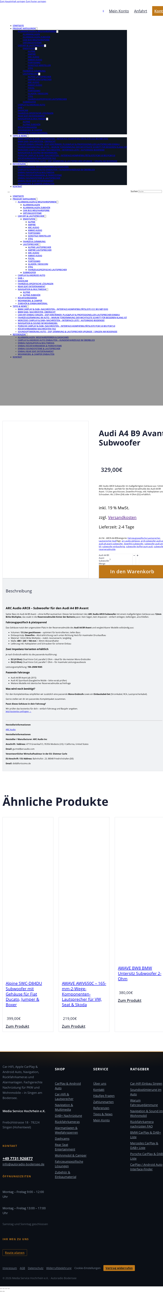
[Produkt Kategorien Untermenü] (37, 28)
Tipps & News (20, 135)
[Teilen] (6, 1288)
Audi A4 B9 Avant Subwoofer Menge (104, 559)
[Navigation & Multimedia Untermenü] (47, 119)
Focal (31, 88)
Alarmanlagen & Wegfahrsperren (37, 31)
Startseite (18, 25)
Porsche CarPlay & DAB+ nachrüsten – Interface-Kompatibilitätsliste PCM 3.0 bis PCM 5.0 (66, 155)
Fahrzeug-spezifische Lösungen (35, 113)
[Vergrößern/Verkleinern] (1, 1288)
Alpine (31, 51)
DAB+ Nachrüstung (68, 1115)
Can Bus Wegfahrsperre (36, 39)
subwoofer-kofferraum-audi (139, 546)
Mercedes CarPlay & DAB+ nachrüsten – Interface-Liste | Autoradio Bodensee (61, 149)
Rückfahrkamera (27, 127)
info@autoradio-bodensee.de (23, 1164)
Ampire (32, 54)
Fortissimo (34, 62)
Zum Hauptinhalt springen (12, 1)
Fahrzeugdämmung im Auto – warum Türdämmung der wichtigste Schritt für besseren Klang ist (72, 147)
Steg (30, 68)
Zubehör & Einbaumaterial (33, 133)
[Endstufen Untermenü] (36, 48)
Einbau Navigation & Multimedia (36, 172)
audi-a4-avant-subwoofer (111, 543)
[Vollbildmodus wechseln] (4, 1288)
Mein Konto (119, 10)
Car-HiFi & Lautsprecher (64, 1096)
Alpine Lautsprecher (39, 76)
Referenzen (19, 164)
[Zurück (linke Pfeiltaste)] (1, 1291)
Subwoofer (29, 102)
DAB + (21, 107)
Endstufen (29, 48)
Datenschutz (35, 1268)
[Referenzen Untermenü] (26, 164)
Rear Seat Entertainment (31, 116)
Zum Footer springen (36, 1)
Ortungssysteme (32, 42)
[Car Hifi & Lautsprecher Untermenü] (45, 45)
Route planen (15, 1253)
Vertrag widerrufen (119, 1268)
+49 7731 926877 (18, 1158)
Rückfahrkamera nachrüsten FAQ (37, 158)
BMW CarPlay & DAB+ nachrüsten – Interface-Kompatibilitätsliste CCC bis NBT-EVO (63, 138)
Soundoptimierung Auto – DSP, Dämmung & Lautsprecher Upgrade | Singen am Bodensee (67, 161)
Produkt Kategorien (24, 28)
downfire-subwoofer (133, 543)
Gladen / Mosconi (38, 93)
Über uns (99, 1083)
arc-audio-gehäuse (131, 541)
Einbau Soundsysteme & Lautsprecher (39, 178)
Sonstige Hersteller (39, 65)
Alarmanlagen (31, 34)
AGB (22, 1268)
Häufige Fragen (104, 1096)
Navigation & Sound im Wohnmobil (38, 152)
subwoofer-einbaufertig (113, 546)
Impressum (10, 1268)
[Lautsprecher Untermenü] (39, 74)
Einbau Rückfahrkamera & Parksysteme (40, 175)
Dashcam (23, 110)
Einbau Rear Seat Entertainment (36, 180)
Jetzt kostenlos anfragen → (18, 711)
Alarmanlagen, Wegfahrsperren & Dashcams (43, 166)
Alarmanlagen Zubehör (36, 37)
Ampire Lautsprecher (39, 79)
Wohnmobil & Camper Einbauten (36, 183)
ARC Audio (33, 57)
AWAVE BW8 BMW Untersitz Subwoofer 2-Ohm (139, 973)
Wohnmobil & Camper (30, 130)
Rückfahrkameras (67, 1122)
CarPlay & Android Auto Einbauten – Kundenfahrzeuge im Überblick (56, 169)
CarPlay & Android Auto (31, 104)
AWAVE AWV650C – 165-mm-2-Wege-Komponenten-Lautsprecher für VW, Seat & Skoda (84, 994)
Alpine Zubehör (31, 124)
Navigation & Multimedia (32, 118)
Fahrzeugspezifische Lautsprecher (47, 99)
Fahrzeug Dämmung (34, 71)
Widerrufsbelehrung (59, 1268)
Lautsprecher (30, 73)
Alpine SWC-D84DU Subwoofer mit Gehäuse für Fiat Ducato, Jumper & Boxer (24, 994)
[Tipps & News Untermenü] (28, 136)
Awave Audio (35, 59)
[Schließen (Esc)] (9, 1288)
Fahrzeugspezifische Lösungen (69, 1163)
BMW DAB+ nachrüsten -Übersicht (37, 141)
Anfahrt (140, 10)
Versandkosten (122, 517)
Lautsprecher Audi (108, 541)
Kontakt (17, 186)
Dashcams (62, 1138)
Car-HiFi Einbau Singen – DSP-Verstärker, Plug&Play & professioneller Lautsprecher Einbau (69, 144)
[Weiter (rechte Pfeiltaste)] (4, 1291)
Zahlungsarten (103, 1102)
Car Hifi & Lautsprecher (31, 45)
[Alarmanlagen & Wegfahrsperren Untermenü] (57, 31)
